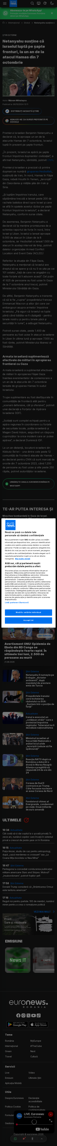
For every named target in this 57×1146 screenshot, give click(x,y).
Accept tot (28, 620)
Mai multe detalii (22, 559)
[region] (28, 573)
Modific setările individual (28, 612)
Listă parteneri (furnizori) (17, 602)
